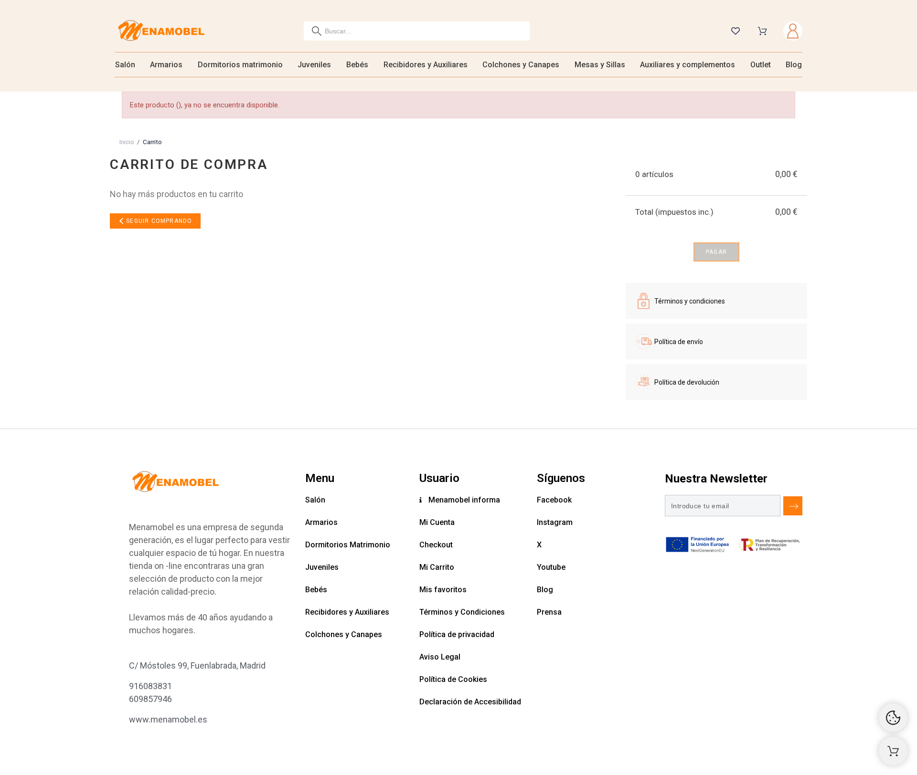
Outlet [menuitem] (760, 64)
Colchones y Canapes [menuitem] (520, 64)
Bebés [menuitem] (357, 64)
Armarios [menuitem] (166, 64)
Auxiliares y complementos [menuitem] (687, 64)
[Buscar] (316, 31)
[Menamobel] (161, 31)
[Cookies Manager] (893, 717)
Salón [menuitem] (125, 64)
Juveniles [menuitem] (314, 64)
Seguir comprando (158, 221)
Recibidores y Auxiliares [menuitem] (426, 64)
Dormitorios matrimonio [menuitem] (240, 64)
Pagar (716, 252)
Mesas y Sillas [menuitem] (600, 64)
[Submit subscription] (792, 505)
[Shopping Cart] (893, 751)
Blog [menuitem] (794, 64)
